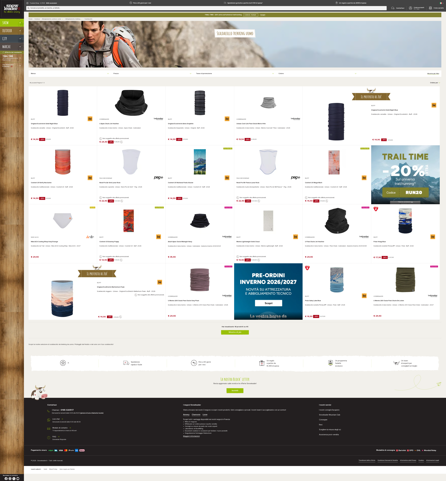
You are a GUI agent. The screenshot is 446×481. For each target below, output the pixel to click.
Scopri (262, 15)
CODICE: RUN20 (250, 15)
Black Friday (53, 469)
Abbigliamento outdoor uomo (51, 19)
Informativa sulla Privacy (408, 460)
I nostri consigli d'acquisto (329, 410)
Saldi (45, 469)
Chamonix (196, 414)
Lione (205, 414)
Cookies (421, 460)
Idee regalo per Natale (67, 469)
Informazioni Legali (432, 460)
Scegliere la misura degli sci (330, 430)
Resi (320, 425)
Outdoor (37, 19)
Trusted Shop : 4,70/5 (37, 3)
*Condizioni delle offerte (367, 460)
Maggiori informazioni (191, 436)
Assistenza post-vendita (329, 435)
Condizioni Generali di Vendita (388, 460)
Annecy (186, 414)
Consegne (323, 420)
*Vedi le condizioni (405, 202)
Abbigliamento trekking (72, 19)
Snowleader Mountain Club (329, 415)
